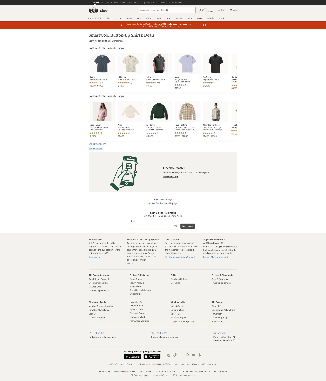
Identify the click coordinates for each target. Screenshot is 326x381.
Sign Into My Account (99, 279)
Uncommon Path (137, 317)
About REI (216, 306)
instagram (169, 355)
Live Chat (222, 332)
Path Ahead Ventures (139, 321)
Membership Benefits (99, 290)
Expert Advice (136, 309)
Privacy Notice (145, 371)
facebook (181, 355)
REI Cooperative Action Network (180, 257)
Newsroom (217, 313)
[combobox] (167, 10)
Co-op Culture (177, 310)
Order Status (136, 279)
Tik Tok (175, 355)
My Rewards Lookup (98, 283)
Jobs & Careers (178, 306)
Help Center (98, 332)
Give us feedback (156, 203)
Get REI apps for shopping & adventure (142, 351)
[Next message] (200, 25)
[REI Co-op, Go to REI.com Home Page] (93, 10)
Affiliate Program (178, 317)
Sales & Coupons (220, 279)
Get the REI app (170, 176)
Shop (103, 10)
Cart (235, 10)
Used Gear (93, 313)
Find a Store (161, 332)
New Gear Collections (99, 310)
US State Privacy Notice (165, 371)
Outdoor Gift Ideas (179, 279)
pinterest (187, 355)
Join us (130, 263)
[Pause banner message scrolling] (204, 25)
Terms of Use (104, 371)
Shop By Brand (96, 148)
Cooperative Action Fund (223, 310)
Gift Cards (175, 283)
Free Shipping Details (221, 283)
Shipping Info (136, 294)
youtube (194, 355)
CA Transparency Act (139, 375)
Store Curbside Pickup (140, 290)
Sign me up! (187, 226)
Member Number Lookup (101, 306)
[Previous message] (121, 25)
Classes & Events (137, 313)
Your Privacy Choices (126, 371)
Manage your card (219, 257)
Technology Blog (220, 317)
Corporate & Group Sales (182, 321)
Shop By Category (97, 144)
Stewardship (217, 321)
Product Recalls (220, 371)
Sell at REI (175, 313)
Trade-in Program (97, 317)
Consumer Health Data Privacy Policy (195, 371)
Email (133, 221)
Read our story (95, 257)
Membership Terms (160, 375)
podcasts (200, 355)
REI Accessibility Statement (184, 375)
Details (179, 216)
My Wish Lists (95, 286)
